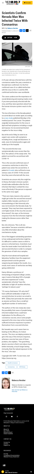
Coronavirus (11, 367)
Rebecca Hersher (13, 28)
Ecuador (12, 170)
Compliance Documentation (12, 455)
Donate (28, 3)
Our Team (6, 430)
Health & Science (13, 363)
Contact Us (7, 442)
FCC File (6, 454)
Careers (6, 443)
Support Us (7, 445)
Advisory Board (8, 432)
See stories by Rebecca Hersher (19, 390)
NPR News (22, 367)
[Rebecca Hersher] (6, 383)
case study (9, 118)
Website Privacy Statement (11, 457)
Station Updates (8, 433)
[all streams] (31, 471)
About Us (6, 429)
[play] (3, 472)
